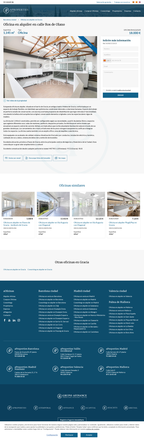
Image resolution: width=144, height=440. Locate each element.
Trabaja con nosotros (122, 2)
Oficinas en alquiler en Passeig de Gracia (54, 331)
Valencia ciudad (118, 291)
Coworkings (105, 11)
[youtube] (9, 321)
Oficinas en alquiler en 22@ (49, 306)
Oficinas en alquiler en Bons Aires (121, 333)
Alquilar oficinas (76, 11)
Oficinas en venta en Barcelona (50, 296)
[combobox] (107, 60)
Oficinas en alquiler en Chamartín (86, 320)
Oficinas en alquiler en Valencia (120, 296)
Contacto (137, 11)
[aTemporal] (42, 408)
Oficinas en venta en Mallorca (120, 310)
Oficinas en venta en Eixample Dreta (52, 309)
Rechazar (69, 435)
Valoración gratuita (104, 2)
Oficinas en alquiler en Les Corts (51, 325)
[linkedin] (14, 321)
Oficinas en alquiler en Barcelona (51, 299)
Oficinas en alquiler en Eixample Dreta (53, 312)
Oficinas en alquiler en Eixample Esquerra (54, 318)
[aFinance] (66, 408)
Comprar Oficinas (91, 11)
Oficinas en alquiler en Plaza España (122, 314)
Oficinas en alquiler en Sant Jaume (121, 317)
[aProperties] (16, 408)
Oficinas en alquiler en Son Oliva (121, 329)
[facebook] (4, 321)
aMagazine (7, 312)
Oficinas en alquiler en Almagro (85, 312)
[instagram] (19, 321)
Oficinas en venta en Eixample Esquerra (53, 315)
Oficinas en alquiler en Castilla (85, 324)
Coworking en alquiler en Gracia (40, 269)
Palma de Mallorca (119, 302)
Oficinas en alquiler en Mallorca (120, 307)
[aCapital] (88, 408)
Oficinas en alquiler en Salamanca (86, 306)
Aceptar (89, 435)
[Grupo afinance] (72, 399)
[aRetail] (130, 408)
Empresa (127, 11)
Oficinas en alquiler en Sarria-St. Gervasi (54, 321)
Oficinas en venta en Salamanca (85, 309)
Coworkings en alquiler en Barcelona (52, 303)
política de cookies (92, 429)
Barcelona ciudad (9, 20)
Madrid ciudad (82, 291)
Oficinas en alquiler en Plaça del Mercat (123, 320)
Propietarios (117, 11)
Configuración (52, 435)
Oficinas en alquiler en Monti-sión (121, 323)
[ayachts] (110, 408)
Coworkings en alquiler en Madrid (86, 303)
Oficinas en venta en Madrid (84, 296)
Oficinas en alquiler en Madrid (85, 299)
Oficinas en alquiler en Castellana (86, 332)
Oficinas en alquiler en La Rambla (121, 326)
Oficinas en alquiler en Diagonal (50, 328)
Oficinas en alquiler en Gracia (31, 20)
